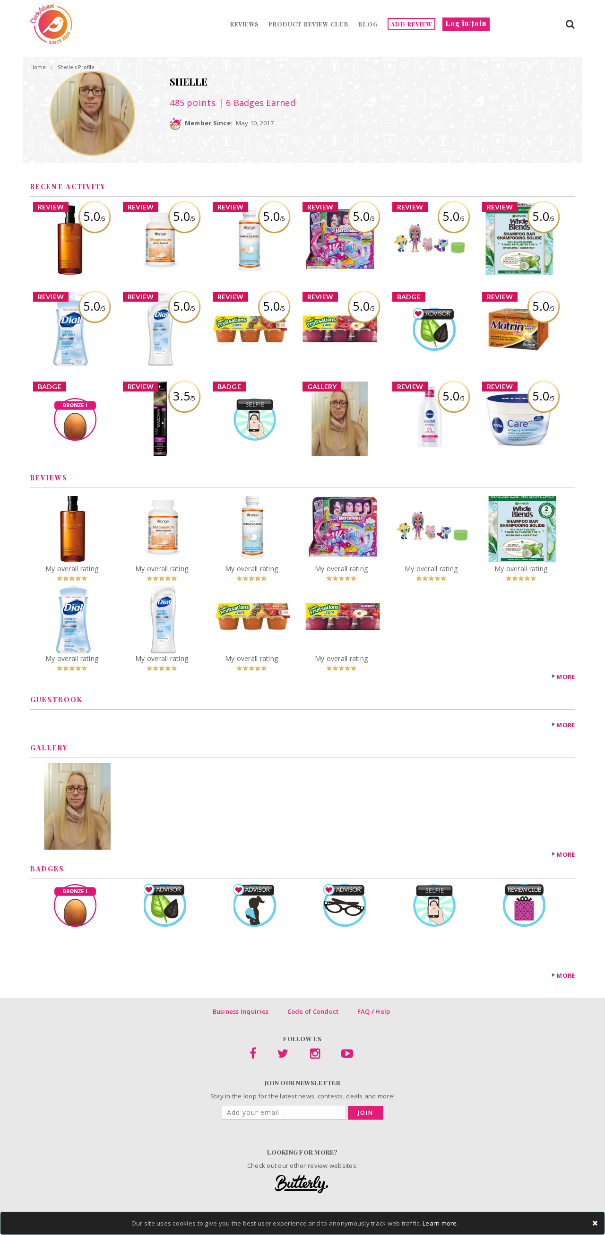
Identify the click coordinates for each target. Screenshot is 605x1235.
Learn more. (440, 1223)
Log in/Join (466, 23)
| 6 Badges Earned (255, 102)
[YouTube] (347, 1055)
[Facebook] (253, 1055)
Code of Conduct (313, 1011)
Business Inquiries (241, 1011)
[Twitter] (283, 1055)
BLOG (368, 24)
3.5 (184, 396)
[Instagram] (315, 1055)
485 (193, 102)
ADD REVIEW (411, 24)
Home (38, 66)
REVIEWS (244, 24)
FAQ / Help (373, 1011)
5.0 (94, 216)
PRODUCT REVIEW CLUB (308, 24)
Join (365, 1113)
